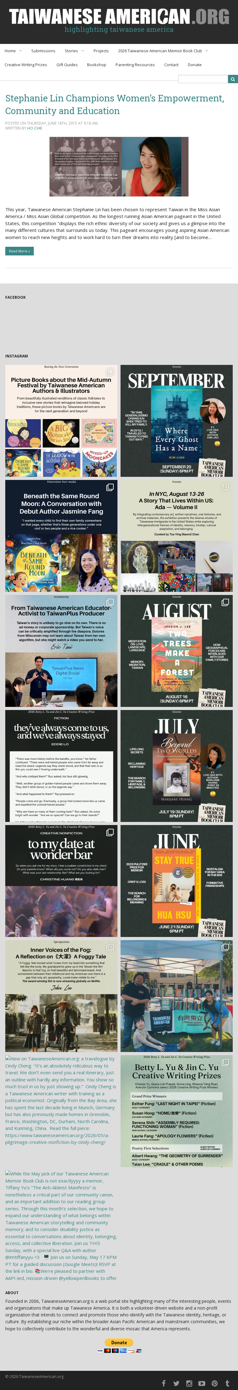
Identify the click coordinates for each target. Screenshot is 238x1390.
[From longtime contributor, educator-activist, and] (61, 651)
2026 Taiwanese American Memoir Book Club (160, 50)
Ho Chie (34, 128)
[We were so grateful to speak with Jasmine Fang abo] (61, 536)
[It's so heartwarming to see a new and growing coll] (61, 421)
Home (10, 50)
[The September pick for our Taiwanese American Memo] (177, 421)
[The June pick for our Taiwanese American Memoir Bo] (177, 881)
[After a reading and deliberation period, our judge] (177, 1111)
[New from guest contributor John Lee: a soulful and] (61, 996)
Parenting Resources (135, 64)
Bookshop (96, 64)
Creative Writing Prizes (26, 64)
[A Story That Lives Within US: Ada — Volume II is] (177, 536)
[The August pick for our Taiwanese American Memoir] (177, 651)
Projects (101, 50)
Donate (195, 64)
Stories (71, 50)
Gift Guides (67, 64)
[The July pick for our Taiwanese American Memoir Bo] (177, 766)
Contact (171, 64)
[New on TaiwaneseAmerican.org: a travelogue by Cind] (61, 1111)
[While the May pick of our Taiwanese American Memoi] (61, 1226)
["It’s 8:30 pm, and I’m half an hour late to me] (61, 881)
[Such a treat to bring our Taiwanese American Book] (177, 996)
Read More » (19, 251)
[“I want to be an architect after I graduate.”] (61, 766)
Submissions (43, 50)
